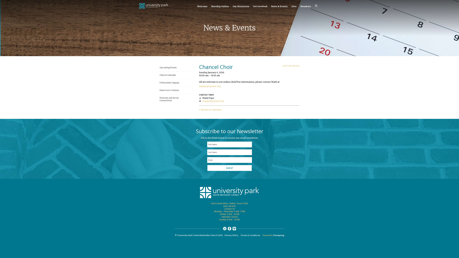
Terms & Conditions (250, 235)
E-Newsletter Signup (169, 82)
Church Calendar (168, 75)
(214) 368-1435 (229, 206)
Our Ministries (241, 6)
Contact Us (229, 209)
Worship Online (220, 6)
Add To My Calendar (291, 66)
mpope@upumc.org (210, 86)
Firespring (278, 235)
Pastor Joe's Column (169, 90)
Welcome (202, 6)
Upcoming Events (168, 67)
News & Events (279, 6)
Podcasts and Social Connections (169, 99)
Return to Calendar (211, 109)
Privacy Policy (231, 235)
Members (305, 6)
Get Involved (260, 6)
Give (293, 6)
